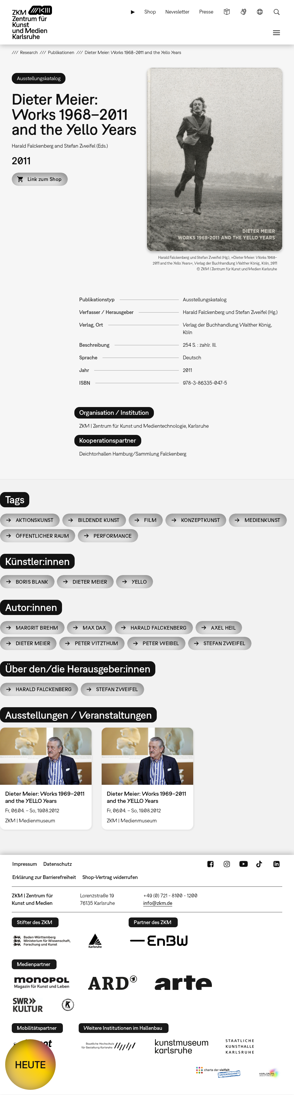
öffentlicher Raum (42, 536)
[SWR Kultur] (28, 1005)
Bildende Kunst (99, 520)
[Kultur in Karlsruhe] (67, 1005)
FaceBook (210, 864)
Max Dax (94, 628)
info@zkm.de (157, 903)
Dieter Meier (90, 582)
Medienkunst (263, 520)
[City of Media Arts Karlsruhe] (269, 1073)
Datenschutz (57, 864)
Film (150, 520)
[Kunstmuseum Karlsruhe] (181, 1046)
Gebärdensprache (243, 11)
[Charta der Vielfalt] (218, 1073)
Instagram (227, 864)
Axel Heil (223, 628)
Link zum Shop (45, 179)
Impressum (24, 864)
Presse (206, 12)
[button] (214, 159)
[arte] (183, 983)
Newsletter (177, 12)
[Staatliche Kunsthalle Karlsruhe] (240, 1046)
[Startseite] (37, 22)
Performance (113, 536)
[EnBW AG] (158, 941)
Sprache (260, 11)
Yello (139, 582)
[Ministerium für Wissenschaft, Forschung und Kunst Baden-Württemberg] (41, 941)
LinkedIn (276, 864)
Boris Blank (32, 582)
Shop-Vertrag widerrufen (110, 877)
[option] (147, 779)
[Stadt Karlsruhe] (95, 941)
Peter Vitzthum (96, 643)
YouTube (243, 864)
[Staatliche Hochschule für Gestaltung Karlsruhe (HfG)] (108, 1046)
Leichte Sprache (227, 11)
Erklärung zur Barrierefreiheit (44, 877)
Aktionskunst (34, 520)
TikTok (260, 864)
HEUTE (30, 1064)
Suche (276, 11)
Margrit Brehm (37, 628)
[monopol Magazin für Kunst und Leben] (41, 982)
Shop (150, 12)
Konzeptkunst (200, 520)
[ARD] (112, 983)
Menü (276, 32)
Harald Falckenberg (159, 628)
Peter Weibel (161, 643)
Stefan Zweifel (224, 643)
